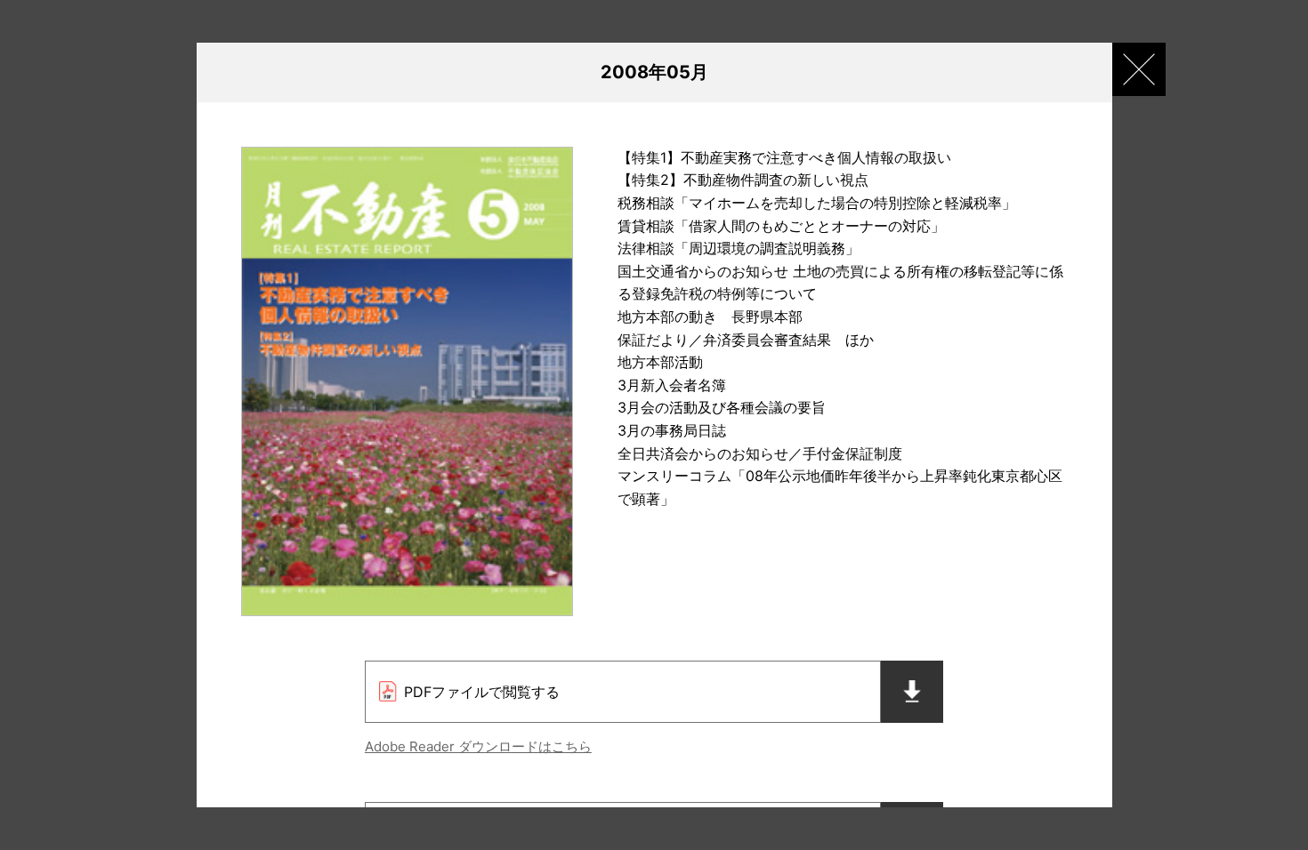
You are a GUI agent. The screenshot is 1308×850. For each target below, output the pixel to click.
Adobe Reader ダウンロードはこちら (478, 746)
